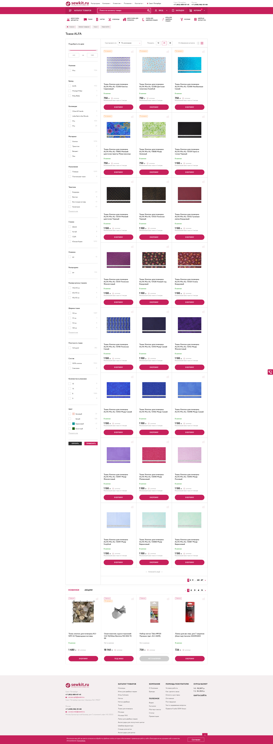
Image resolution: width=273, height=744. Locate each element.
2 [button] (191, 590)
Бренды (152, 691)
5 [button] (202, 590)
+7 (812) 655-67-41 (181, 4)
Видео (151, 702)
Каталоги (152, 706)
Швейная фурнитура (125, 726)
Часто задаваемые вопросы (176, 705)
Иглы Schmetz (123, 695)
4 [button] (198, 590)
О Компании (153, 688)
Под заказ (118, 659)
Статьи (151, 713)
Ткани (120, 705)
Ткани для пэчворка (125, 708)
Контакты (138, 3)
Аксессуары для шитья (126, 732)
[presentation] (185, 590)
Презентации (154, 716)
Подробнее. (81, 741)
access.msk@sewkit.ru (76, 712)
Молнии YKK (123, 715)
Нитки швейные (124, 702)
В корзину (118, 107)
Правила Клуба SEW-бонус (176, 708)
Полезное (127, 3)
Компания (105, 3)
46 (198, 580)
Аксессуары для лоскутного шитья (131, 722)
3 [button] (194, 590)
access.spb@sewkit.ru (76, 697)
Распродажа (95, 3)
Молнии (121, 712)
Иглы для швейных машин (127, 691)
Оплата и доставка (173, 695)
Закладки (180, 11)
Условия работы (172, 688)
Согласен (196, 740)
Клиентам (116, 3)
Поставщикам (171, 702)
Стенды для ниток (125, 729)
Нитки (120, 698)
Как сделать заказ (172, 691)
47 (202, 580)
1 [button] (188, 590)
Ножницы (121, 688)
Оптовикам (170, 698)
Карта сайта (200, 695)
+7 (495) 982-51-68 (200, 4)
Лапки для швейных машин (128, 719)
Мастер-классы (155, 709)
